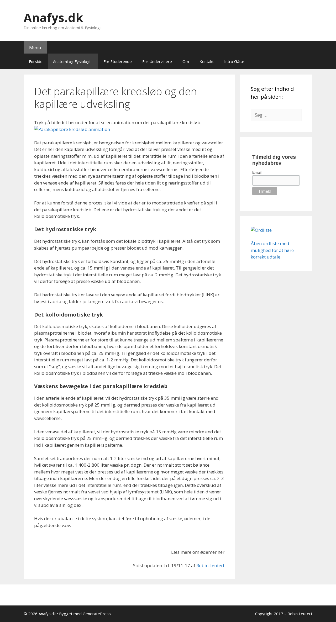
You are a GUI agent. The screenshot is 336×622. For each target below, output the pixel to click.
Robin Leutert (210, 565)
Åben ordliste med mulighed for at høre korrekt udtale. (272, 250)
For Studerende (117, 61)
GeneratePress (97, 613)
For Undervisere (157, 61)
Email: (257, 172)
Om (185, 61)
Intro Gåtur (234, 61)
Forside (36, 61)
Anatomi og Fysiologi (71, 61)
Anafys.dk (53, 17)
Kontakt (207, 61)
